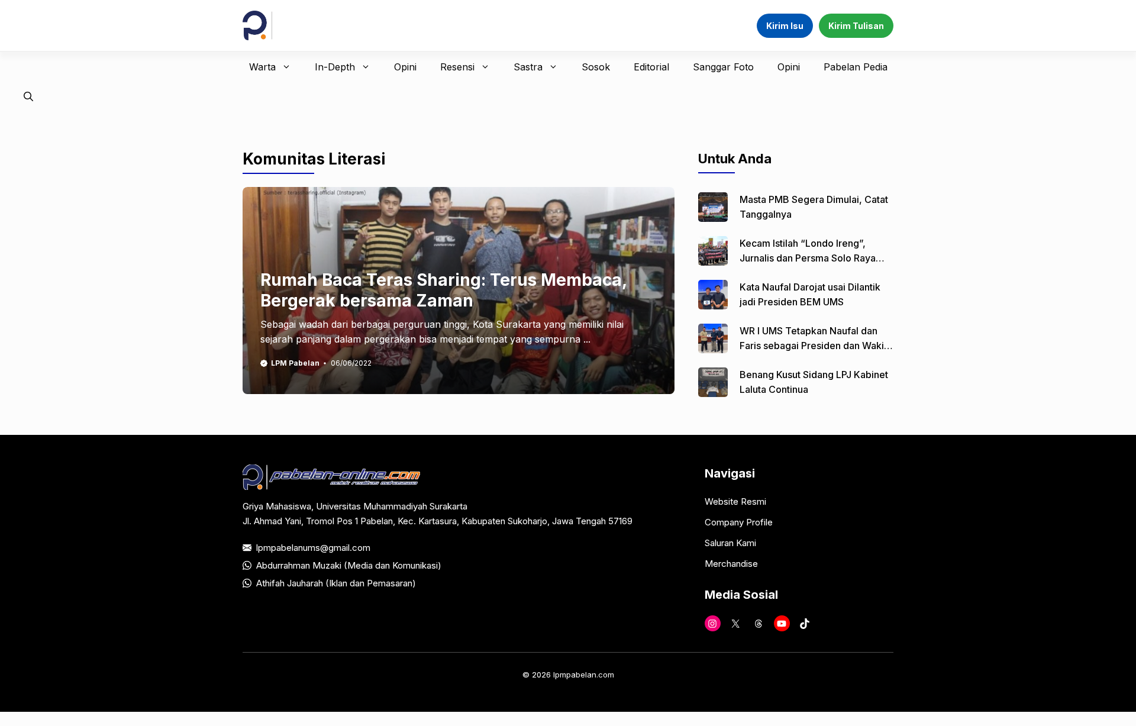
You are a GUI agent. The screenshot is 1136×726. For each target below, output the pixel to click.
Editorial (651, 67)
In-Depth (335, 67)
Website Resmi (735, 501)
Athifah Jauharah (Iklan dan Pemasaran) (336, 583)
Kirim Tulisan (856, 26)
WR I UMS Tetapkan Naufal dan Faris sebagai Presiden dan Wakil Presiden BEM (813, 345)
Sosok (596, 67)
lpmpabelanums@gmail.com (313, 547)
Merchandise (731, 563)
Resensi (457, 67)
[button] (28, 96)
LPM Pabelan (295, 363)
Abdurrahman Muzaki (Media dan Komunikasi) (348, 565)
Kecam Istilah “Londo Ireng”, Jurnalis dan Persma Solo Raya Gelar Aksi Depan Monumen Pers (813, 258)
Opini (405, 67)
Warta (262, 67)
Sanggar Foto (723, 67)
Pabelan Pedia (856, 67)
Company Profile (739, 522)
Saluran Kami (730, 542)
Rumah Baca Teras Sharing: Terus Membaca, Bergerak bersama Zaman (443, 290)
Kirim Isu (784, 26)
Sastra (528, 67)
